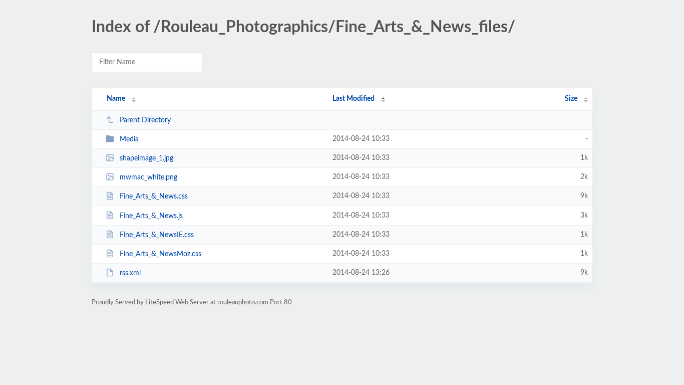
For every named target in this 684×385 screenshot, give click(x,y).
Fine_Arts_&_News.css (154, 196)
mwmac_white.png (148, 177)
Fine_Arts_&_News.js (151, 216)
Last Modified (353, 98)
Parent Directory (145, 120)
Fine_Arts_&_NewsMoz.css (160, 254)
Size (571, 98)
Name (116, 98)
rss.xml (130, 273)
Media (129, 139)
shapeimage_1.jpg (146, 158)
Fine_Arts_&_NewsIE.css (157, 235)
